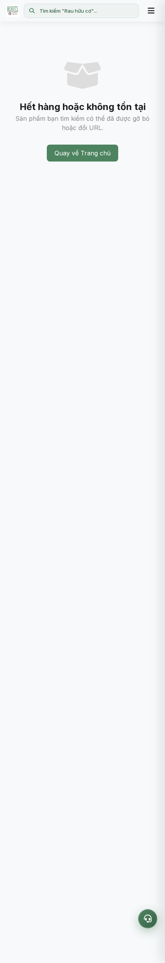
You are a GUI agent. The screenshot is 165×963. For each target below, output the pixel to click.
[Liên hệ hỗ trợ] (147, 918)
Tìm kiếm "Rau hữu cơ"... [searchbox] (68, 11)
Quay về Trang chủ (82, 153)
